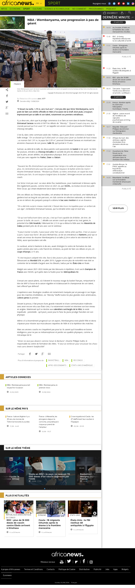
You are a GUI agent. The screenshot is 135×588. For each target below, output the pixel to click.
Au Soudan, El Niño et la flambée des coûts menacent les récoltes (121, 29)
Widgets (125, 570)
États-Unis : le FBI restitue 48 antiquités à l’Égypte (122, 70)
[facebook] (84, 561)
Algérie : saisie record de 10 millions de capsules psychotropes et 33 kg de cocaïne (121, 117)
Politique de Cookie (67, 570)
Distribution (84, 570)
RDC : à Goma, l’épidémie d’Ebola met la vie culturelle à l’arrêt (122, 38)
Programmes (96, 9)
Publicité (97, 570)
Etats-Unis (75, 515)
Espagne (42, 515)
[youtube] (62, 561)
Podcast (111, 9)
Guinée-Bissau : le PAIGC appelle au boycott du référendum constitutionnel (120, 168)
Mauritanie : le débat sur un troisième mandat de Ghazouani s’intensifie (122, 180)
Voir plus (118, 208)
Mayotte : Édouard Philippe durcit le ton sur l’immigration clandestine (121, 130)
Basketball (53, 360)
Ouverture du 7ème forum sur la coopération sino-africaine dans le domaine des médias (121, 155)
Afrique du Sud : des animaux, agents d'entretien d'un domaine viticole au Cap (121, 142)
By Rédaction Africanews (27, 99)
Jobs (107, 570)
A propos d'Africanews (10, 570)
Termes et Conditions (33, 570)
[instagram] (91, 561)
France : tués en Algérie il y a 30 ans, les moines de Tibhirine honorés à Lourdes (18, 419)
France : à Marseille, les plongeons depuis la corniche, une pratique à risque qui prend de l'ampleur (48, 422)
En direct (112, 13)
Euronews (7, 576)
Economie (15, 9)
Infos (4, 9)
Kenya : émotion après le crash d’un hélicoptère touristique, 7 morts (122, 105)
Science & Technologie (57, 9)
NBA (66, 360)
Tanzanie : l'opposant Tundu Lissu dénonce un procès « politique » (122, 90)
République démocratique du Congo (18, 516)
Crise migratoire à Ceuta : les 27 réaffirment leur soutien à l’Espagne (82, 419)
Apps (115, 570)
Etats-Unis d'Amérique (82, 365)
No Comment (79, 9)
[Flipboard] (76, 561)
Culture (37, 9)
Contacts (51, 570)
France (17, 84)
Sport (26, 9)
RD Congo (78, 360)
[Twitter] (69, 561)
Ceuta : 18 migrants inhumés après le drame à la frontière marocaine (121, 48)
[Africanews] (17, 2)
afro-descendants (57, 365)
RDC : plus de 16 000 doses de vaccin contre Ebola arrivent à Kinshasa (122, 80)
